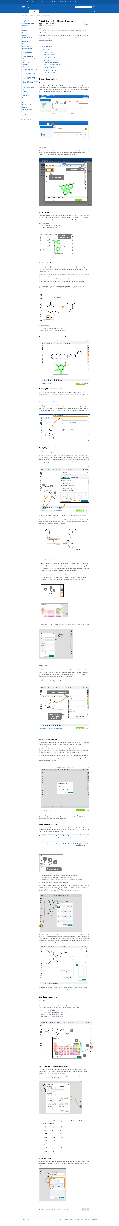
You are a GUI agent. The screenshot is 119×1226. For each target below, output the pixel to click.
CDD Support (24, 15)
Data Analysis (25, 97)
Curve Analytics (26, 28)
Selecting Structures (49, 52)
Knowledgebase (34, 11)
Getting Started (25, 21)
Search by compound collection (28, 90)
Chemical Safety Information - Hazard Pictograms (30, 51)
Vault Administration (27, 37)
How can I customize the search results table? (29, 74)
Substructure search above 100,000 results (29, 94)
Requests (42, 11)
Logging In (24, 30)
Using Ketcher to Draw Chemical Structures (28, 55)
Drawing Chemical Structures (49, 57)
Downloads (24, 114)
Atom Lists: (46, 69)
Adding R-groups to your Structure (52, 64)
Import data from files (27, 46)
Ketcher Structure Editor (47, 46)
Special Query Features (49, 72)
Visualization (25, 100)
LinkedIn (88, 1209)
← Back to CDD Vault (63, 1219)
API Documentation (26, 119)
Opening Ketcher (46, 49)
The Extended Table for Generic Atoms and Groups (56, 70)
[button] (52, 1209)
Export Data (25, 102)
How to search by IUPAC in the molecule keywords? (29, 78)
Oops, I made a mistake (28, 32)
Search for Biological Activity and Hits (30, 70)
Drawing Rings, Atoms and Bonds (52, 60)
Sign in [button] (94, 11)
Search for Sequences (28, 66)
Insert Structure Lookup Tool (50, 59)
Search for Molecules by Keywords (29, 63)
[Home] (26, 6)
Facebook (83, 1209)
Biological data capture (27, 44)
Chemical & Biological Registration (27, 40)
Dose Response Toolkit (27, 104)
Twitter (85, 1209)
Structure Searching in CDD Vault (29, 59)
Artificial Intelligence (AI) (28, 109)
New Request (51, 11)
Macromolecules (26, 25)
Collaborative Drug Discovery (91, 1219)
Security (24, 35)
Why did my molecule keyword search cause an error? (30, 82)
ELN (22, 116)
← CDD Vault (25, 11)
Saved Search (26, 85)
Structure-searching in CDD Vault (64, 836)
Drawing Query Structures (48, 67)
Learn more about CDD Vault (76, 1219)
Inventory (24, 107)
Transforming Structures (49, 54)
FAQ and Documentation (34, 15)
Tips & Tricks (25, 112)
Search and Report (46, 15)
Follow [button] (86, 24)
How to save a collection (29, 87)
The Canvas (45, 51)
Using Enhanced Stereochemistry (52, 62)
